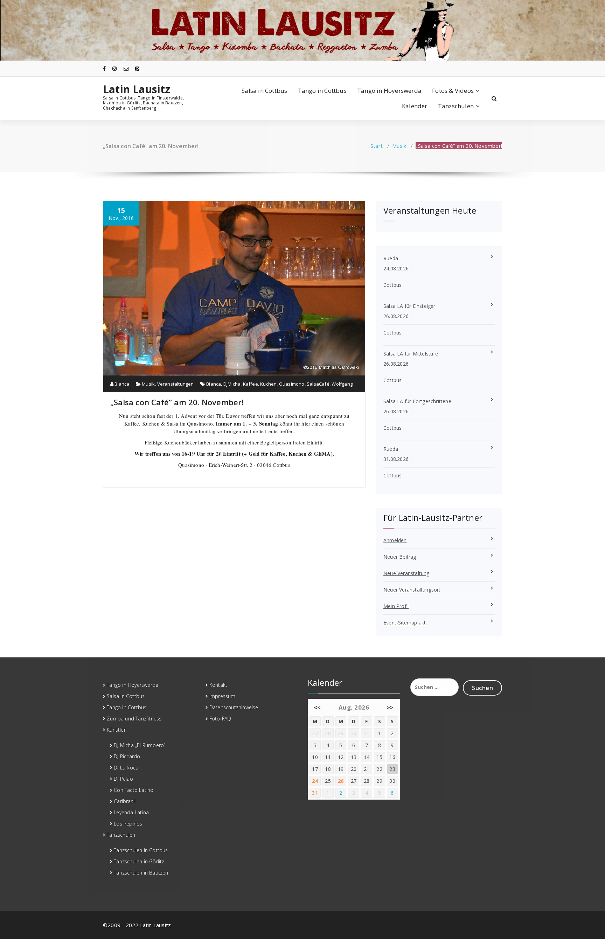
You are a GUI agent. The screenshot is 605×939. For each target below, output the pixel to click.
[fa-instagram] (114, 68)
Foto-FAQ (220, 718)
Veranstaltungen (175, 384)
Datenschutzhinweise (233, 707)
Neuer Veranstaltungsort (412, 589)
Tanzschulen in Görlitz (139, 861)
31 (315, 792)
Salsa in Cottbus (264, 91)
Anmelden (395, 540)
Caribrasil (124, 801)
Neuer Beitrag (399, 556)
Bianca (121, 384)
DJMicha (232, 384)
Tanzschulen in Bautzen (141, 872)
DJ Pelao (123, 778)
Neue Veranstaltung (406, 573)
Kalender (414, 106)
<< (317, 707)
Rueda (390, 258)
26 (341, 781)
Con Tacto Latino (133, 790)
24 (315, 781)
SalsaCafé (318, 384)
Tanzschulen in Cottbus (141, 850)
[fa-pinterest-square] (137, 68)
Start (376, 145)
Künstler (116, 729)
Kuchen (268, 384)
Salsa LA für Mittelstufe (410, 353)
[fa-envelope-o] (126, 68)
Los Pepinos (128, 823)
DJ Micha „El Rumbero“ (139, 745)
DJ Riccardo (127, 756)
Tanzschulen (456, 106)
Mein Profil (396, 606)
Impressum (222, 696)
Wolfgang (342, 384)
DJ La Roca (126, 767)
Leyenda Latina (131, 812)
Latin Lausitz (137, 89)
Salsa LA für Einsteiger (409, 306)
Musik (399, 145)
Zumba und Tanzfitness (134, 718)
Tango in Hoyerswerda (389, 91)
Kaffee (250, 384)
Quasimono (292, 384)
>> (390, 707)
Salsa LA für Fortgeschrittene (417, 401)
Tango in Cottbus (322, 91)
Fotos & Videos (453, 91)
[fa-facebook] (104, 68)
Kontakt (218, 685)
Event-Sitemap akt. (405, 622)
